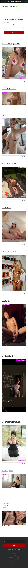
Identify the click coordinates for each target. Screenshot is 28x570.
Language (19, 549)
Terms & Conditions (14, 557)
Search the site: (14, 538)
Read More (23, 81)
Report (14, 555)
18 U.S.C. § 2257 (14, 563)
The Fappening (5, 505)
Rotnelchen (7, 355)
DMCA (14, 561)
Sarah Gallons (9, 88)
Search (14, 32)
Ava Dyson (7, 470)
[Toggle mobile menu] (25, 7)
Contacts (14, 553)
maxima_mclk (9, 163)
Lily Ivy (6, 115)
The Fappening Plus (10, 549)
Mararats (6, 207)
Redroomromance (11, 421)
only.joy (6, 300)
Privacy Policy (14, 559)
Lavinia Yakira (9, 251)
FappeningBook (5, 503)
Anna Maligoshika (11, 43)
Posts (16, 549)
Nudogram (4, 507)
